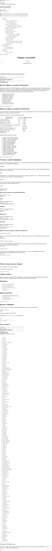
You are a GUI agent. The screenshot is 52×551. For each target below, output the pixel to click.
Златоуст (5, 412)
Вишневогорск (6, 372)
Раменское (5, 493)
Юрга (4, 538)
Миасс (4, 454)
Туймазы (5, 521)
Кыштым (7, 0)
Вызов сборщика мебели (6, 126)
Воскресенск (6, 384)
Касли (4, 422)
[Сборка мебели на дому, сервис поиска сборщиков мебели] (14, 13)
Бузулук (4, 366)
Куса (4, 445)
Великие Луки (6, 367)
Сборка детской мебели (10, 31)
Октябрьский (6, 476)
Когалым (5, 430)
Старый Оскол (6, 511)
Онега (4, 479)
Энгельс (4, 537)
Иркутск (5, 416)
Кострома (5, 435)
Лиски (4, 451)
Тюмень (4, 525)
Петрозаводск (6, 486)
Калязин (5, 421)
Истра (4, 417)
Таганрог (5, 517)
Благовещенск (6, 362)
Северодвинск (6, 504)
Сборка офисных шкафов (14, 35)
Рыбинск (5, 497)
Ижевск (4, 414)
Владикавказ (6, 374)
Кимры (4, 425)
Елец (4, 400)
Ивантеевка (5, 413)
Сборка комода (11, 21)
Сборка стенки (8, 30)
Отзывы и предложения (5, 6)
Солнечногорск (6, 508)
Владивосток (6, 373)
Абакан (4, 337)
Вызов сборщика (9, 52)
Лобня (4, 452)
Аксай (4, 339)
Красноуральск (6, 441)
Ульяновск (5, 527)
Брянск (4, 365)
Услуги (4, 19)
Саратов (4, 502)
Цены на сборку (6, 44)
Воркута (5, 382)
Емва (4, 402)
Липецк (4, 450)
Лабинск (5, 447)
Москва (4, 458)
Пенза (4, 484)
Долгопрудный (6, 393)
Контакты (5, 50)
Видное (4, 371)
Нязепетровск (6, 473)
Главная (4, 18)
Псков (4, 490)
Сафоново (5, 503)
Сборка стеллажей (9, 29)
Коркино (5, 433)
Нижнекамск (6, 467)
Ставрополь (5, 510)
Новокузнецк (6, 470)
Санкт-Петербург (7, 500)
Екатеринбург (6, 399)
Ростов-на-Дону (6, 496)
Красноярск (5, 442)
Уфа (4, 530)
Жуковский (5, 407)
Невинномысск (6, 463)
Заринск (4, 408)
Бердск (4, 360)
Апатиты (5, 343)
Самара (4, 499)
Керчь (4, 424)
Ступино (5, 514)
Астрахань (5, 351)
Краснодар (5, 439)
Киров (4, 427)
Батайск (4, 358)
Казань (4, 418)
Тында (4, 523)
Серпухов (5, 505)
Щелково (5, 536)
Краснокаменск (6, 440)
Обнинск (5, 474)
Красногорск (6, 437)
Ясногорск (5, 540)
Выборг (4, 387)
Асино (4, 350)
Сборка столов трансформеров (15, 42)
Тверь (4, 519)
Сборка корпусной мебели (11, 20)
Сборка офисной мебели (11, 27)
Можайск (5, 457)
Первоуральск (6, 485)
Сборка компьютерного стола (15, 41)
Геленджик (5, 388)
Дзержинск (5, 390)
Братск (4, 364)
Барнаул (4, 356)
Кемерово (5, 423)
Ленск (4, 448)
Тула (4, 522)
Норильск (5, 471)
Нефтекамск (5, 464)
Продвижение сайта (11, 315)
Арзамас (5, 345)
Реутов (4, 494)
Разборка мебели (9, 43)
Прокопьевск (6, 488)
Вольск (4, 381)
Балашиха (5, 355)
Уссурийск (5, 528)
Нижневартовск (6, 465)
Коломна (5, 431)
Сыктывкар (5, 516)
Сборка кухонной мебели (11, 24)
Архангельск (6, 349)
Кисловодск (5, 428)
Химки (4, 533)
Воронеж (5, 383)
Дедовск (5, 389)
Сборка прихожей (12, 22)
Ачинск (4, 353)
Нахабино (5, 462)
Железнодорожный (7, 406)
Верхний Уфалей (7, 370)
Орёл (4, 480)
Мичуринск (5, 456)
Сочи (4, 509)
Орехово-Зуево (6, 481)
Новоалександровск (7, 469)
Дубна (4, 395)
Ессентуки (5, 404)
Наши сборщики (9, 48)
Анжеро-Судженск (7, 342)
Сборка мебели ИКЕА (10, 37)
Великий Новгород (7, 368)
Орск (4, 482)
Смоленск (5, 507)
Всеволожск (5, 385)
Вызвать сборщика (4, 54)
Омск (4, 477)
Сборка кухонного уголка (14, 25)
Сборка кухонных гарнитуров (15, 26)
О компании (5, 45)
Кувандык (5, 444)
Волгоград (5, 377)
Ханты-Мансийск (7, 532)
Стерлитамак (6, 513)
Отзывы (4, 49)
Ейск (4, 398)
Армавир (5, 348)
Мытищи (5, 459)
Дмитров (5, 391)
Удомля (4, 526)
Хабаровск (5, 531)
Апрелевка (5, 344)
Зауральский (5, 410)
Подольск (5, 487)
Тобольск (5, 520)
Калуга (4, 419)
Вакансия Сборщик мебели (9, 287)
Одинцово (5, 475)
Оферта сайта (6, 290)
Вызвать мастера (4, 202)
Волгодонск (5, 378)
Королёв (5, 434)
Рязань (4, 498)
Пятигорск (5, 492)
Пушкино (5, 491)
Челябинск (5, 534)
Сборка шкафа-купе (12, 36)
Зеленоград (5, 411)
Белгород (5, 359)
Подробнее (2, 238)
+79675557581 (5, 11)
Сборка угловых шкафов (14, 33)
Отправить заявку (4, 82)
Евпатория (5, 396)
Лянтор (4, 453)
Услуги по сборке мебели (8, 284)
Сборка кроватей (9, 38)
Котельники (5, 436)
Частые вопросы (9, 47)
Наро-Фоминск (6, 460)
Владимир (5, 376)
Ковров (4, 429)
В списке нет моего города (6, 543)
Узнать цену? (3, 9)
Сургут (4, 515)
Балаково (5, 354)
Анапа (4, 341)
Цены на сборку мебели (8, 285)
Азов (4, 338)
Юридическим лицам (8, 286)
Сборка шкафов (9, 32)
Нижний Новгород (7, 468)
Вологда (4, 379)
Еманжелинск (6, 401)
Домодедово (5, 394)
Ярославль (5, 539)
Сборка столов (8, 39)
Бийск (4, 361)
